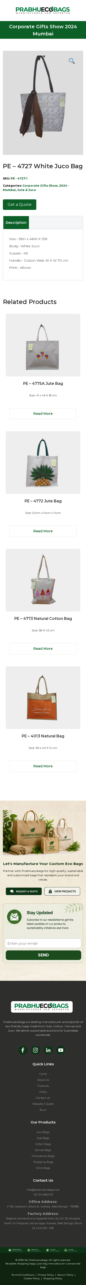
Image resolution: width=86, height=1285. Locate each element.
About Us (43, 1080)
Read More (43, 413)
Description (16, 222)
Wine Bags (43, 1168)
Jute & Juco (26, 190)
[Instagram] (35, 1050)
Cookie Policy (32, 1278)
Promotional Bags (43, 1156)
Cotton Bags (43, 1144)
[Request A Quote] (24, 891)
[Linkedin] (48, 1050)
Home (43, 1074)
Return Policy (65, 1274)
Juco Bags (43, 1132)
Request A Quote (43, 1103)
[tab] (16, 222)
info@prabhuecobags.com (43, 1189)
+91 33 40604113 (43, 1194)
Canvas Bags (43, 1150)
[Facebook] (22, 1050)
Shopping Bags (43, 1162)
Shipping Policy (52, 1278)
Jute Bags (43, 1138)
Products (43, 1086)
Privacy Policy (46, 1274)
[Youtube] (60, 1050)
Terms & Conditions (22, 1274)
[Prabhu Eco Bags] (42, 1007)
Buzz (43, 1109)
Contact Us (43, 1098)
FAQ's (43, 1092)
